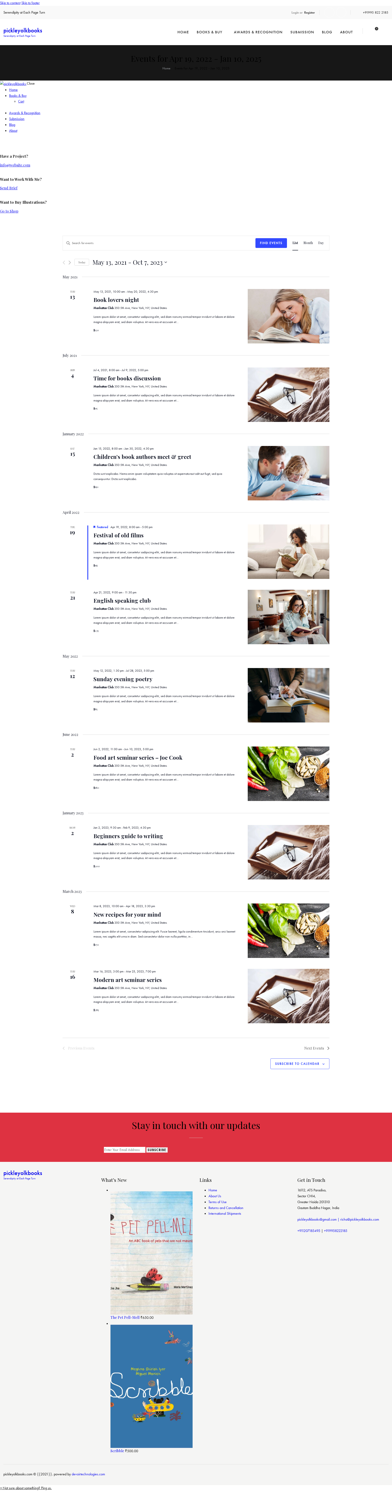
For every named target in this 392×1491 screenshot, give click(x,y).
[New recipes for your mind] (288, 930)
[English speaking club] (288, 617)
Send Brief (8, 188)
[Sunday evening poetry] (288, 695)
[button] (26, 1488)
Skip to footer (30, 2)
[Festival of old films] (288, 551)
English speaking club (122, 600)
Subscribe (157, 1150)
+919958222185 (335, 1230)
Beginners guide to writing (128, 836)
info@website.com (15, 165)
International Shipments (224, 1213)
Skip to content (10, 2)
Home (166, 68)
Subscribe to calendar (297, 1064)
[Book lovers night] (288, 316)
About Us (214, 1196)
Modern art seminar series (127, 979)
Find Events (271, 243)
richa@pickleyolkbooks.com (359, 1219)
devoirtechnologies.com (88, 1474)
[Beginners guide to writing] (288, 852)
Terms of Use (217, 1202)
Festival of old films (118, 535)
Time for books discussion (127, 378)
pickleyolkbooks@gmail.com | (318, 1219)
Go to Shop (9, 211)
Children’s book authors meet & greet (142, 456)
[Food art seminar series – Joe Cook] (288, 774)
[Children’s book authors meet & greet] (288, 473)
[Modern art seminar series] (288, 996)
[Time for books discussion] (288, 394)
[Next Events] (70, 262)
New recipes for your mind (127, 914)
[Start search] (386, 32)
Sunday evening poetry (122, 679)
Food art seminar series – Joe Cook (137, 757)
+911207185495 (308, 1230)
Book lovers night (116, 299)
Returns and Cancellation (225, 1207)
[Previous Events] (64, 262)
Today (82, 262)
